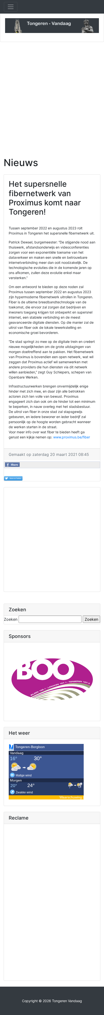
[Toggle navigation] (10, 7)
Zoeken (10, 619)
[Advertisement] (52, 96)
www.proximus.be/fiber (71, 437)
